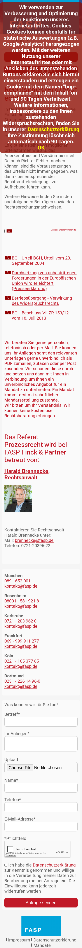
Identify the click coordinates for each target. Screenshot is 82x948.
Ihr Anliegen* (17, 733)
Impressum (19, 940)
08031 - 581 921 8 (21, 601)
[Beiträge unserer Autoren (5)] (9, 231)
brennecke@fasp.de (34, 540)
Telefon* (12, 799)
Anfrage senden (41, 902)
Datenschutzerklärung (53, 129)
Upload (11, 759)
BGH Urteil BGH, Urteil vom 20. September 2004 (41, 260)
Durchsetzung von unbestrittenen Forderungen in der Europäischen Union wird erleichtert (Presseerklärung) (44, 280)
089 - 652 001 (17, 580)
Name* (11, 780)
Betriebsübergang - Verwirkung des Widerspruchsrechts (42, 300)
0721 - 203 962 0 (20, 621)
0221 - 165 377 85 (21, 661)
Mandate (42, 945)
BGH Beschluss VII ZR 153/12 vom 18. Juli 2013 (40, 315)
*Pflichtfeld (15, 838)
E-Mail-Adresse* (20, 819)
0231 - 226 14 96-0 (22, 681)
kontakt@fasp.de (20, 586)
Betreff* (12, 714)
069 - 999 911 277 (21, 641)
